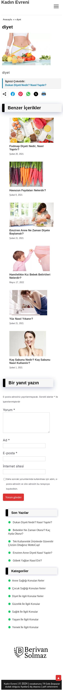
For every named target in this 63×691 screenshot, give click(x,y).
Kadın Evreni (10, 683)
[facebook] (13, 94)
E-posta (10, 453)
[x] (36, 94)
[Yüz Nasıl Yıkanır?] (28, 314)
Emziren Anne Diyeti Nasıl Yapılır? (32, 552)
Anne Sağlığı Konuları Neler (28, 580)
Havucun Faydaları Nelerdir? (27, 190)
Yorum (9, 410)
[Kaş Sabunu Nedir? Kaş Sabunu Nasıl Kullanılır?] (27, 355)
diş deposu (35, 686)
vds (48, 683)
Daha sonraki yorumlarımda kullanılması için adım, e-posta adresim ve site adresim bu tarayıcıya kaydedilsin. (32, 484)
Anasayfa (7, 19)
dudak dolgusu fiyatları (16, 686)
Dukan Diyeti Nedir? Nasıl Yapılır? (25, 85)
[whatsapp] (28, 94)
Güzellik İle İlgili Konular (26, 604)
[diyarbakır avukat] (31, 652)
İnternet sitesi (13, 466)
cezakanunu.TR (37, 683)
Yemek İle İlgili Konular (25, 627)
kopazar (56, 683)
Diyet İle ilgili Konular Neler (27, 596)
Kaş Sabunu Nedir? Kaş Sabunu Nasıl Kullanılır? (29, 361)
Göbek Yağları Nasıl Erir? (27, 560)
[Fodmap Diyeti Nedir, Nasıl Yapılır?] (31, 141)
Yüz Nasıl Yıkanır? (21, 318)
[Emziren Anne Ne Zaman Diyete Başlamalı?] (31, 226)
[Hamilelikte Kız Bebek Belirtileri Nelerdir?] (29, 270)
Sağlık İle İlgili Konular (25, 611)
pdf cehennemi (50, 686)
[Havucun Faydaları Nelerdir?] (26, 186)
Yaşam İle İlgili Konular (25, 619)
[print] (44, 94)
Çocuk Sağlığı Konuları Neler (29, 588)
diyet (6, 72)
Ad (6, 440)
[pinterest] (20, 94)
